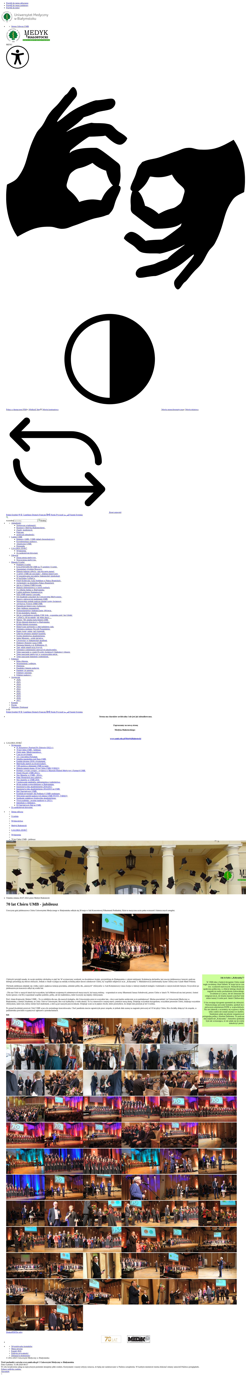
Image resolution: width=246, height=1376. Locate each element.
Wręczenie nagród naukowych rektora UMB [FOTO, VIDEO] (42, 796)
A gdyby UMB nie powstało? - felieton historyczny (37, 574)
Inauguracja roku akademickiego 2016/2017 (34, 787)
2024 (18, 684)
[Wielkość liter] (7, 709)
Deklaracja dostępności (20, 1356)
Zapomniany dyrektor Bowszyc (29, 569)
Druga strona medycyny (26, 558)
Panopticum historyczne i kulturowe (31, 606)
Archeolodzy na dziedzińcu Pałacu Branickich (35, 583)
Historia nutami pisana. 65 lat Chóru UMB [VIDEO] (38, 768)
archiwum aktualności (25, 535)
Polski (9, 515)
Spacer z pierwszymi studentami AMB (32, 599)
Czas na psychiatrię (24, 754)
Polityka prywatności (19, 1353)
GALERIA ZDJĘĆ (19, 548)
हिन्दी (48, 515)
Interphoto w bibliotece (26, 803)
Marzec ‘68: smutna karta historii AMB (32, 620)
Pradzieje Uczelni (23, 564)
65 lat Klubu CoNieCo (25, 578)
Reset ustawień (115, 512)
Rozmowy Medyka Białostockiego (31, 528)
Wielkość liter (34, 409)
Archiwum (15, 677)
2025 (18, 682)
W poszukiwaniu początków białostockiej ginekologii (38, 576)
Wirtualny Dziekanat (19, 707)
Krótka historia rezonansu (27, 624)
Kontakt (14, 703)
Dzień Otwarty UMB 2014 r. (28, 773)
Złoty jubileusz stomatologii (28, 608)
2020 (18, 693)
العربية (67, 515)
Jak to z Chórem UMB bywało (29, 585)
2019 (18, 696)
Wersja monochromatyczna (172, 409)
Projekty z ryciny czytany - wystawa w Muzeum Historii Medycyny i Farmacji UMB (51, 770)
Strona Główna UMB (20, 26)
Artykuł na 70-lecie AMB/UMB (29, 604)
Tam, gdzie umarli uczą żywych (29, 647)
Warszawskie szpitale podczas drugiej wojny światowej (39, 601)
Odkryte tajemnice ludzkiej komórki (31, 633)
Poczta (14, 705)
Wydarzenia (21, 551)
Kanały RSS (16, 1351)
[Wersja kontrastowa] (9, 709)
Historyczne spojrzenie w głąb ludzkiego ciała (35, 627)
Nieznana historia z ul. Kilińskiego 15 (31, 645)
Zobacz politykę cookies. (11, 1369)
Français (42, 515)
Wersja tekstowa (191, 409)
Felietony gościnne (24, 673)
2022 (18, 689)
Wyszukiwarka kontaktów (21, 1346)
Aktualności (16, 523)
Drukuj (9, 1332)
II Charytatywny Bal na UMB (28, 805)
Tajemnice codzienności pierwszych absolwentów (36, 650)
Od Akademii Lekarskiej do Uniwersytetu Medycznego (39, 597)
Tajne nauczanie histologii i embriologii (32, 657)
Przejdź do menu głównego (17, 3)
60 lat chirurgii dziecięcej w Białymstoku (33, 622)
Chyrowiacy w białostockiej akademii (31, 640)
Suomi (73, 515)
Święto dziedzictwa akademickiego (30, 636)
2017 (18, 700)
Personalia (20, 546)
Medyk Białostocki (19, 825)
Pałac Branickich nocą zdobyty (29, 777)
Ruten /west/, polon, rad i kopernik (30, 631)
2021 (18, 691)
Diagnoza (20, 666)
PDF (14, 1332)
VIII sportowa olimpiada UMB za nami (32, 766)
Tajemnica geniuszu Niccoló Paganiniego (33, 629)
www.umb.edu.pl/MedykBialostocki (125, 738)
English (15, 515)
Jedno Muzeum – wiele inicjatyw (30, 638)
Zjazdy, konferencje (24, 530)
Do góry (19, 1332)
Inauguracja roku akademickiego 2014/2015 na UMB (38, 789)
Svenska (79, 515)
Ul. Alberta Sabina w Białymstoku (30, 590)
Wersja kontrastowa (50, 409)
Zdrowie (14, 555)
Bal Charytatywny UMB (26, 791)
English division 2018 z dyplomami (31, 761)
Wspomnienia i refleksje (26, 663)
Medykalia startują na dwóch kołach (31, 764)
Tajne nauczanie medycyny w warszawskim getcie (37, 654)
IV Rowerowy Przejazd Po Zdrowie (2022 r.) (35, 747)
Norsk (53, 515)
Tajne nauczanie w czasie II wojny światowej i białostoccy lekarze (43, 652)
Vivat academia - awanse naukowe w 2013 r (34, 800)
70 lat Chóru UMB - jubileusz (28, 750)
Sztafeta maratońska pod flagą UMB (31, 759)
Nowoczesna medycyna (26, 560)
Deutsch (35, 515)
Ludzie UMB (16, 537)
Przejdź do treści (12, 8)
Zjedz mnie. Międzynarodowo (29, 752)
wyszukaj (10, 520)
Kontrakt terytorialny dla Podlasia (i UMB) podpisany (38, 793)
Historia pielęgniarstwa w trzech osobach (33, 587)
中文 (20, 515)
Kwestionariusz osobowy (26, 541)
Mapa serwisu (17, 1349)
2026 (18, 680)
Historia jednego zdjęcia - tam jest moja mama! (35, 571)
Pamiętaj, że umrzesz (25, 670)
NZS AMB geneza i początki (28, 594)
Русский (60, 515)
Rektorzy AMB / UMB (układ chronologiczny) (35, 539)
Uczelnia (14, 816)
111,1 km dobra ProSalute (27, 757)
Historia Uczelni (17, 562)
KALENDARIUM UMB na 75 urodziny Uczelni (37, 567)
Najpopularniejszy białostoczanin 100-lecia (34, 610)
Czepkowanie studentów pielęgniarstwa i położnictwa (38, 782)
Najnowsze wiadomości (26, 525)
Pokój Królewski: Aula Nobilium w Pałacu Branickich (38, 581)
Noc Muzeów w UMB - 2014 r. (29, 775)
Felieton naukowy (24, 675)
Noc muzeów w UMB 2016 (28, 780)
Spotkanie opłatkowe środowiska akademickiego (36, 798)
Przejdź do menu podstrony (17, 5)
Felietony (15, 659)
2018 (18, 698)
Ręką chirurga (22, 661)
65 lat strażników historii (26, 613)
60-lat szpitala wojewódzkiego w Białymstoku (35, 784)
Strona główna (17, 812)
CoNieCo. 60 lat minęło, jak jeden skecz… (34, 617)
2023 (18, 686)
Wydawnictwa (17, 821)
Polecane (20, 532)
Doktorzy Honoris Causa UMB (29, 643)
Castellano (27, 515)
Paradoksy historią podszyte (27, 668)
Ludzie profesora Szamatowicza (29, 592)
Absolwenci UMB (24, 544)
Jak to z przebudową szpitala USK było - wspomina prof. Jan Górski (44, 615)
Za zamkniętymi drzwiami (27, 553)
